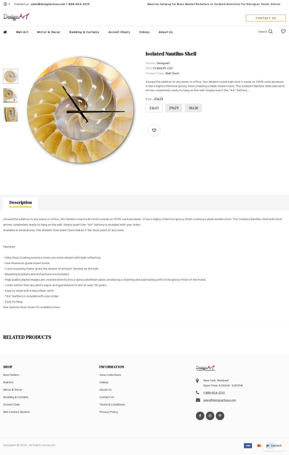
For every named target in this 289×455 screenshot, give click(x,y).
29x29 (174, 108)
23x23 (154, 108)
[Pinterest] (220, 416)
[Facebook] (200, 416)
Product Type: (155, 73)
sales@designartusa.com (48, 4)
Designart (163, 63)
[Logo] (16, 17)
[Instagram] (210, 416)
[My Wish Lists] (283, 33)
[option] (80, 110)
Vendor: (151, 63)
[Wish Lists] (154, 130)
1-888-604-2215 (77, 4)
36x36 (193, 108)
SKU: (149, 68)
